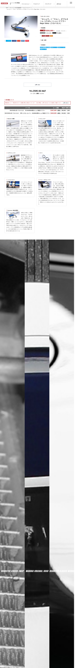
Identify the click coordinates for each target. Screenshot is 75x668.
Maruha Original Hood (37, 571)
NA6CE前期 (42, 47)
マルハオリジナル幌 (37, 573)
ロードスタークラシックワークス (62, 573)
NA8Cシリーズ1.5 (61, 47)
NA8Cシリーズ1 (54, 47)
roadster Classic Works (61, 571)
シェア (15, 40)
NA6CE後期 (48, 47)
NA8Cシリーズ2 (43, 49)
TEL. (37, 91)
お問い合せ (37, 84)
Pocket (27, 40)
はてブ (23, 40)
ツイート (9, 40)
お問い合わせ (65, 102)
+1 (19, 40)
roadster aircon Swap (12, 571)
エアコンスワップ (12, 573)
